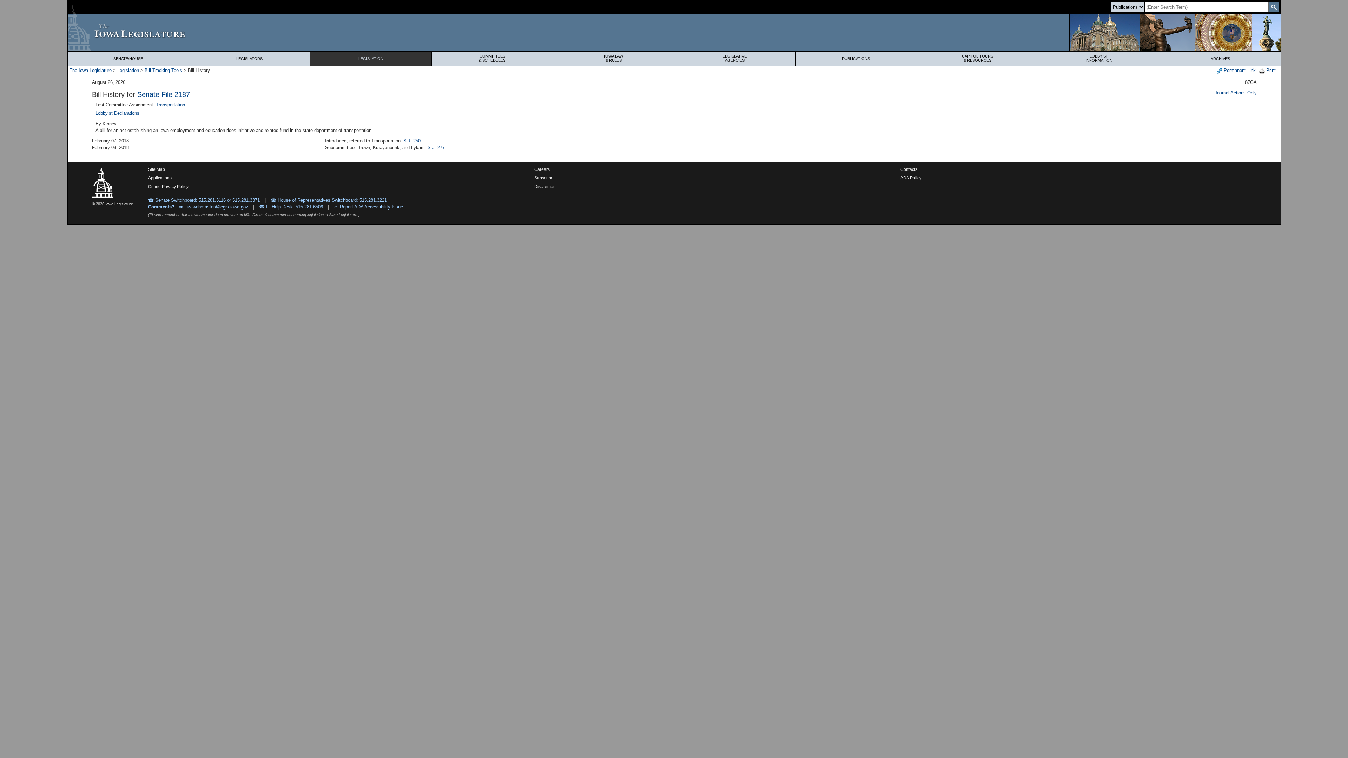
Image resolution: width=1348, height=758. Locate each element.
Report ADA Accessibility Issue (371, 207)
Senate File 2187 (163, 94)
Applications (160, 177)
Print (1270, 70)
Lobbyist (1098, 58)
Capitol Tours (977, 58)
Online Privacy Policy (168, 186)
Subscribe (544, 177)
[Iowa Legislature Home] (674, 32)
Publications (856, 58)
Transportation (170, 104)
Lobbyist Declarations (117, 113)
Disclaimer (544, 186)
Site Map (156, 169)
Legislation (370, 58)
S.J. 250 (412, 141)
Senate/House (128, 58)
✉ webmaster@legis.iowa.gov (217, 207)
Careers (542, 169)
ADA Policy (910, 177)
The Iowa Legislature (91, 70)
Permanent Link (1239, 70)
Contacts (908, 169)
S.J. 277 (436, 147)
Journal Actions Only (1236, 92)
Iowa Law (613, 58)
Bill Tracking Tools (163, 70)
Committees (492, 58)
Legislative (735, 58)
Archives (1220, 58)
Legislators (249, 58)
